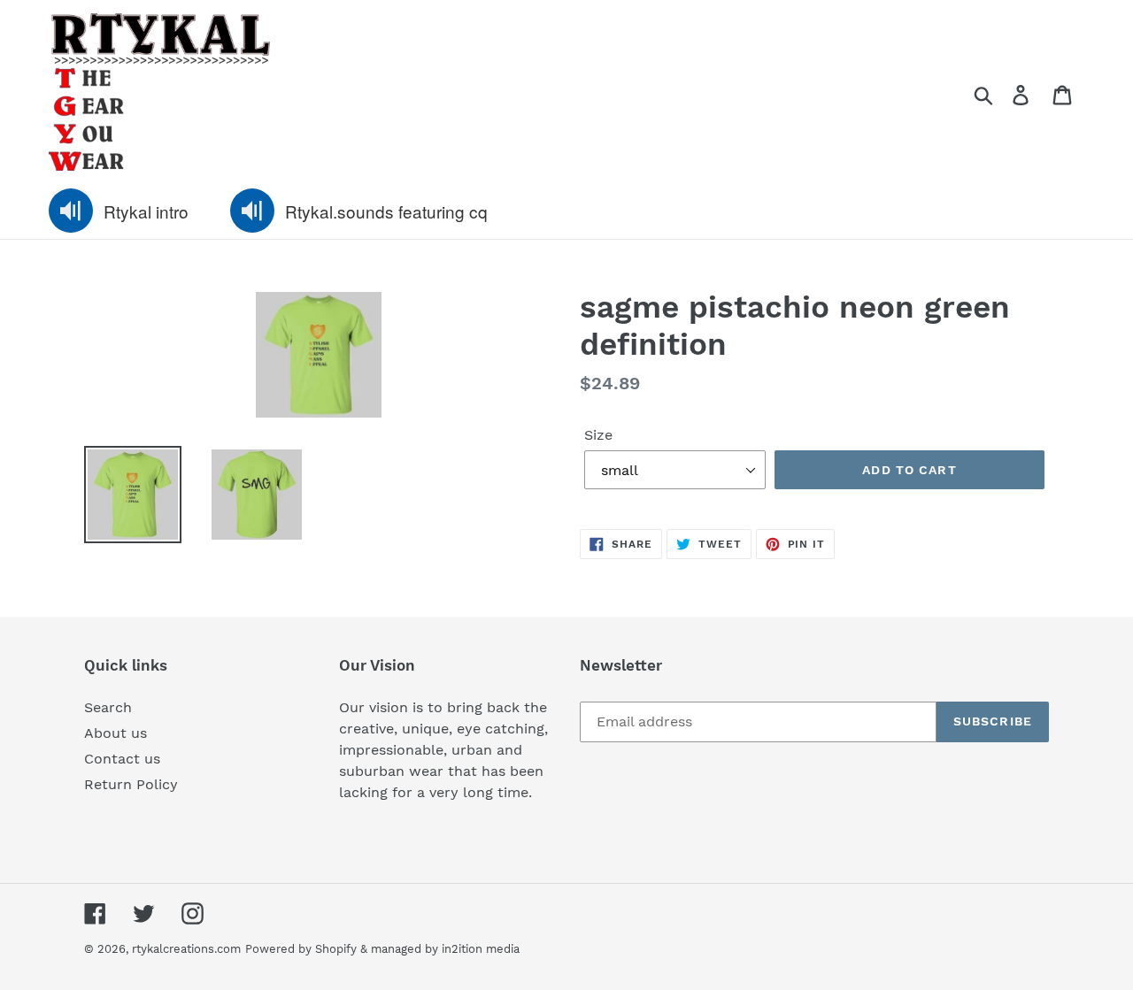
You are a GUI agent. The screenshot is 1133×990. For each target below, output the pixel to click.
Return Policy (131, 784)
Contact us (122, 758)
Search (108, 707)
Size (598, 434)
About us (115, 733)
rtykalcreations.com (186, 948)
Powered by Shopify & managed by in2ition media (382, 948)
